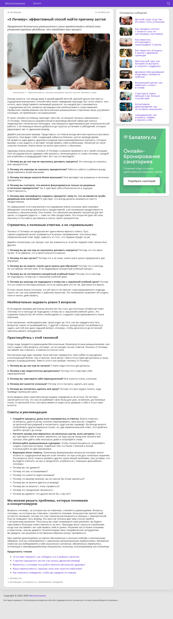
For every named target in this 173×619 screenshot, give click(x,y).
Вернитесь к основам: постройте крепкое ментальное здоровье (49, 564)
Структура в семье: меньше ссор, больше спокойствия (147, 96)
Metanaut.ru (16, 578)
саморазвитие (45, 582)
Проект (37, 3)
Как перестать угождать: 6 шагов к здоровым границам (149, 53)
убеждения (58, 582)
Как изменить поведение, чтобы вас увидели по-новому (44, 572)
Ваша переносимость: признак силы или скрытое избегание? (47, 568)
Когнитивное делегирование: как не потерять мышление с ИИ (148, 106)
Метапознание (15, 3)
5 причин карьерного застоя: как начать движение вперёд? (46, 560)
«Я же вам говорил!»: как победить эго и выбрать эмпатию (46, 556)
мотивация (15, 12)
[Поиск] (168, 3)
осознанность (29, 582)
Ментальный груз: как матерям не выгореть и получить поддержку (148, 63)
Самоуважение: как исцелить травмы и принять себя (146, 117)
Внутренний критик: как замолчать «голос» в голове (148, 85)
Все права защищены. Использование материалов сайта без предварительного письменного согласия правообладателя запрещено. (61, 600)
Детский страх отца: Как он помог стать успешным (149, 20)
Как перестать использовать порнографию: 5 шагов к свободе (148, 42)
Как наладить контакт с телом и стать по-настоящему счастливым (149, 31)
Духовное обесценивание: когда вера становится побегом (149, 74)
